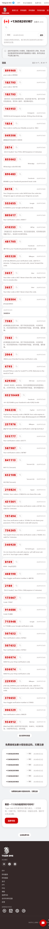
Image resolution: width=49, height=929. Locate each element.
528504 (10, 299)
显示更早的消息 (24, 736)
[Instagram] (4, 864)
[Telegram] (9, 864)
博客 (3, 891)
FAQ (3, 888)
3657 (8, 273)
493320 (10, 256)
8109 (8, 562)
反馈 (3, 902)
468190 (10, 574)
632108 (10, 475)
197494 (10, 516)
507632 (10, 633)
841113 (10, 460)
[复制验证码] (20, 70)
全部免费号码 (24, 835)
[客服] (43, 923)
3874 (8, 147)
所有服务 (23, 10)
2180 (8, 585)
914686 (10, 609)
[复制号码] (6, 27)
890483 (10, 174)
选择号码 (11, 821)
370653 (10, 698)
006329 (10, 710)
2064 (8, 354)
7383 (8, 321)
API (18, 3)
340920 (10, 544)
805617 (10, 215)
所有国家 (32, 10)
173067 (10, 597)
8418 (8, 189)
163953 (10, 108)
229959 (10, 681)
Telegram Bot (7, 3)
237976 (10, 424)
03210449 (12, 395)
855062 (10, 159)
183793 (10, 82)
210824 (10, 489)
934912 (10, 722)
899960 (10, 70)
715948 (10, 621)
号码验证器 (41, 10)
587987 (10, 448)
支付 (3, 881)
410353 (10, 227)
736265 (10, 530)
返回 (41, 35)
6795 (8, 366)
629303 (10, 381)
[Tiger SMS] (5, 10)
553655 (10, 203)
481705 (10, 241)
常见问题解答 (27, 3)
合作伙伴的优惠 (7, 898)
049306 (10, 135)
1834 (8, 123)
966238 (10, 410)
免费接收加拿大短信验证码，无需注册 (24, 791)
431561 (10, 501)
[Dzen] (15, 864)
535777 (10, 436)
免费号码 (38, 3)
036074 (10, 657)
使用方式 (15, 10)
